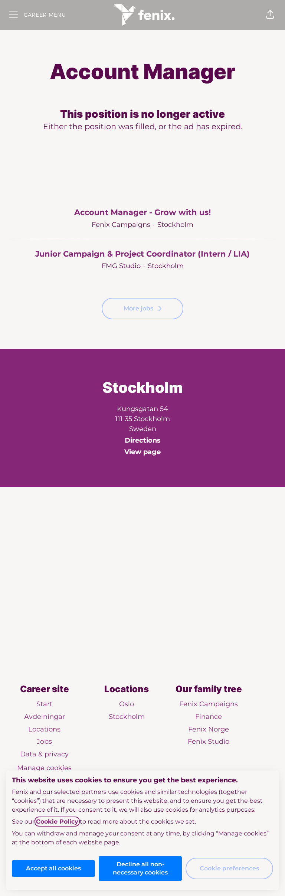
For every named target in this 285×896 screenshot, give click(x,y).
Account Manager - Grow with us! (142, 212)
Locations (44, 729)
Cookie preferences (229, 868)
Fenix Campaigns (208, 704)
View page (142, 452)
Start (44, 704)
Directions (143, 440)
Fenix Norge (208, 729)
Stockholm (127, 717)
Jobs (44, 741)
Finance (208, 717)
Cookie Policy (57, 821)
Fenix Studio (208, 741)
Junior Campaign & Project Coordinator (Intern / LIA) (142, 253)
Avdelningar (44, 717)
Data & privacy (44, 754)
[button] (270, 14)
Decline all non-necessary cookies (140, 868)
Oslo (126, 704)
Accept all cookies (53, 868)
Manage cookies (44, 768)
